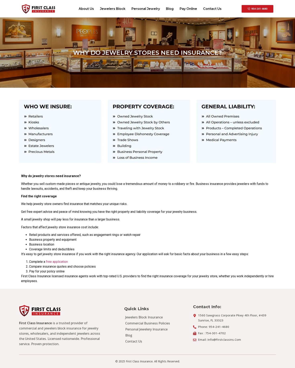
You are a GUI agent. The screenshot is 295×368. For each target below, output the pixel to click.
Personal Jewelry (145, 9)
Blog (170, 9)
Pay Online (188, 9)
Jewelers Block (112, 9)
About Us (86, 9)
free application (57, 262)
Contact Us (212, 9)
